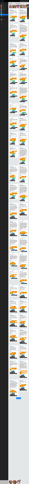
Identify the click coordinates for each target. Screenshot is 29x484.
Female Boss (21, 211)
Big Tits (15, 30)
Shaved (14, 140)
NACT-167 (26, 268)
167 (23, 162)
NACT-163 (26, 235)
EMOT (12, 356)
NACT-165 (16, 250)
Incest (20, 308)
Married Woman (11, 92)
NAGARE (13, 125)
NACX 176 (26, 68)
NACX (22, 68)
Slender (20, 177)
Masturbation (14, 139)
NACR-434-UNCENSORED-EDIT (23, 357)
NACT (22, 20)
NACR (22, 355)
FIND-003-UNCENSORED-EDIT (13, 235)
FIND (21, 341)
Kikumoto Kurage (14, 52)
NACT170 (11, 83)
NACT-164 (26, 251)
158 (23, 388)
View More (18, 398)
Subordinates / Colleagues (22, 233)
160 (13, 371)
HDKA (22, 143)
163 (23, 235)
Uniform (25, 176)
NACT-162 (26, 283)
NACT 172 (16, 65)
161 (23, 375)
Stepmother (15, 308)
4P (23, 384)
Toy (15, 50)
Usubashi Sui (23, 37)
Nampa (24, 339)
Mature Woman (11, 140)
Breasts (13, 50)
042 (23, 53)
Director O (14, 141)
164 (23, 251)
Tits (25, 177)
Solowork (13, 30)
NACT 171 (16, 111)
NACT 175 (26, 82)
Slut (24, 265)
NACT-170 (14, 83)
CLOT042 (11, 128)
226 (23, 143)
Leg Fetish (23, 177)
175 (23, 20)
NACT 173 (26, 100)
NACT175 (21, 83)
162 (13, 216)
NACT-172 (14, 66)
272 (13, 324)
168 (13, 278)
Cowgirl (14, 263)
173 (23, 39)
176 (23, 68)
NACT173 (21, 101)
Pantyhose (25, 209)
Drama (10, 51)
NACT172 (11, 66)
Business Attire (11, 194)
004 (23, 341)
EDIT (14, 20)
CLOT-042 (14, 128)
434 (23, 355)
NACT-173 (24, 101)
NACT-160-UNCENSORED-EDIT (13, 373)
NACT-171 (14, 112)
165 (13, 250)
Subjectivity (13, 354)
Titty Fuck (23, 280)
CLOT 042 (16, 127)
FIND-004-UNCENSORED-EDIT (23, 343)
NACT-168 (16, 278)
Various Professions (12, 337)
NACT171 (11, 112)
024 (13, 356)
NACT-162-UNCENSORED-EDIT (13, 218)
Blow (22, 109)
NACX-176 (24, 69)
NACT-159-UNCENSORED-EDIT (13, 395)
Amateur (21, 338)
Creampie (23, 124)
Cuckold (11, 93)
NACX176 (21, 69)
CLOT (22, 53)
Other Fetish (21, 125)
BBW (14, 92)
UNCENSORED (11, 20)
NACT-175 (24, 83)
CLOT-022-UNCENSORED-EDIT (23, 297)
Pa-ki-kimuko (14, 195)
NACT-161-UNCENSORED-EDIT (23, 377)
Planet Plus (23, 38)
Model (13, 308)
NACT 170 (16, 82)
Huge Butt (21, 281)
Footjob (23, 210)
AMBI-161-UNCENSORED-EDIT (23, 326)
